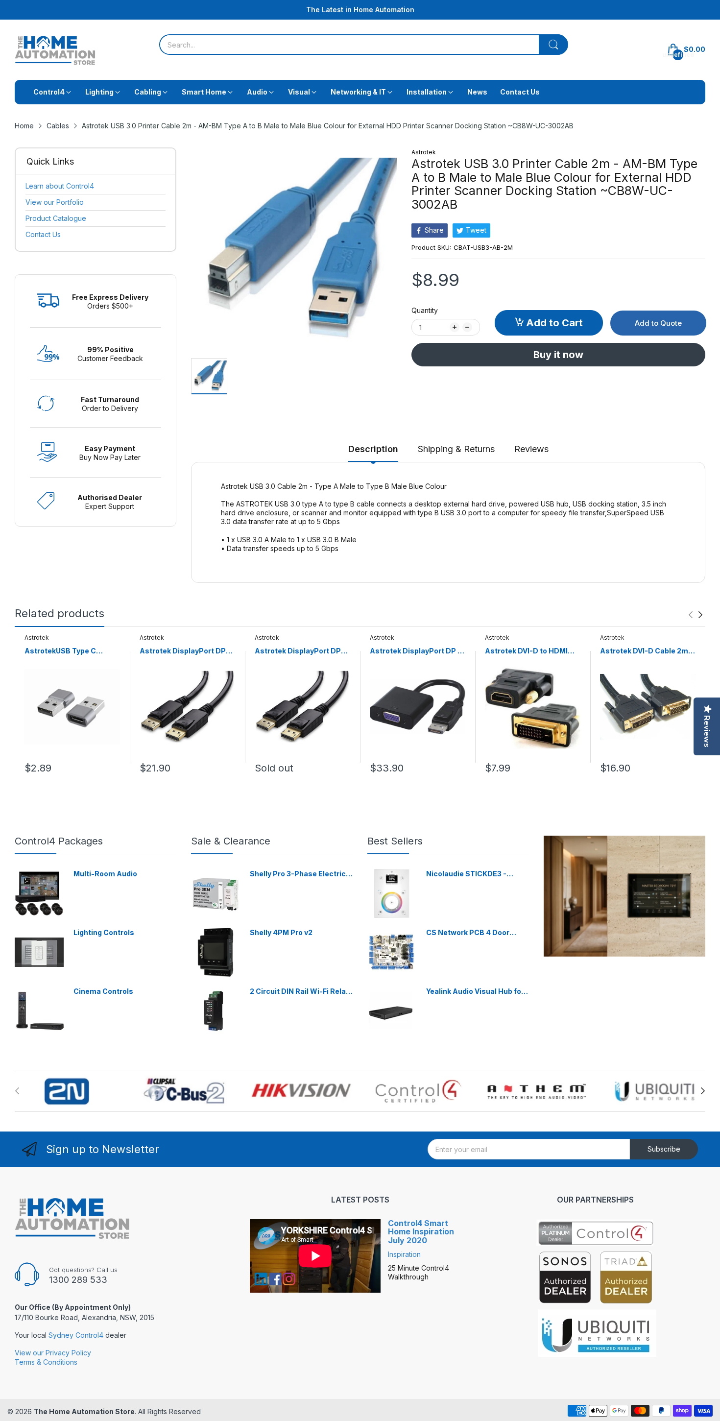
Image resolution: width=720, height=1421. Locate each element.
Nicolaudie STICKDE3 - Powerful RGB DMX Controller (466, 874)
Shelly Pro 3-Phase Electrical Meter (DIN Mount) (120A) (301, 874)
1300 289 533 (78, 1280)
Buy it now (558, 355)
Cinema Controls (103, 991)
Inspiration (404, 1254)
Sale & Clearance (230, 841)
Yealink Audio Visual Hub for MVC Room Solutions (475, 991)
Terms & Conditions (46, 1362)
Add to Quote (658, 323)
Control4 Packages (59, 841)
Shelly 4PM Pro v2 (281, 932)
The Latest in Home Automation (360, 9)
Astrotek (423, 152)
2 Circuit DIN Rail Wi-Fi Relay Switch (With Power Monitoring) (300, 991)
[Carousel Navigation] (695, 614)
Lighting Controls (103, 932)
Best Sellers (395, 841)
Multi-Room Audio (105, 873)
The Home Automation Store (84, 1411)
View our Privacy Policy (53, 1353)
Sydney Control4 (75, 1335)
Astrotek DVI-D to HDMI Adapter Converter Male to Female (531, 651)
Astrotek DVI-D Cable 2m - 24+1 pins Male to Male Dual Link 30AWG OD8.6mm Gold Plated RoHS (646, 651)
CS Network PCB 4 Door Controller (467, 933)
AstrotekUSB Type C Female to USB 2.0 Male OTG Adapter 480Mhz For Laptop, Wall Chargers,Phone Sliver (69, 651)
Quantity (424, 310)
